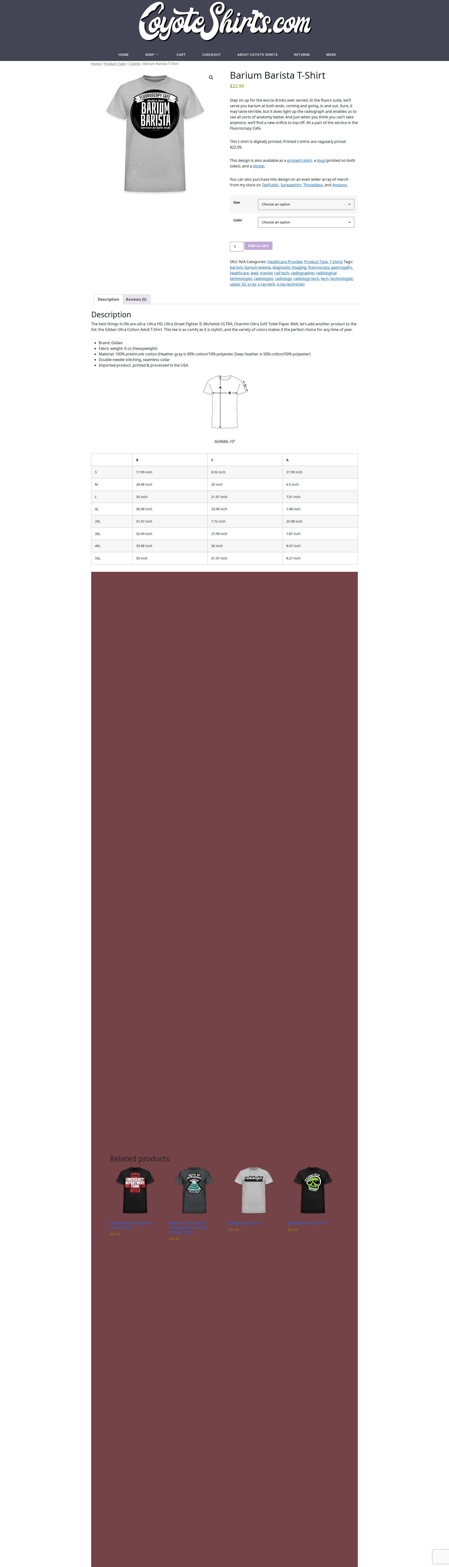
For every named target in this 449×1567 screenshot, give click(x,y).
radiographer (302, 273)
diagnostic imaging (289, 267)
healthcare (239, 273)
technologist (341, 278)
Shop (150, 55)
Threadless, (313, 184)
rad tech (281, 273)
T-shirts (134, 63)
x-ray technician (291, 284)
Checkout (211, 55)
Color (237, 220)
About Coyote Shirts (257, 55)
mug (321, 160)
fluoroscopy (318, 267)
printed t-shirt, (300, 160)
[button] (211, 77)
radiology (283, 278)
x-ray (251, 284)
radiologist (263, 278)
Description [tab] (108, 299)
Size (236, 202)
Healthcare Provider (285, 261)
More (331, 55)
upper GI (238, 284)
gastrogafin (341, 267)
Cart (181, 55)
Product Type (114, 63)
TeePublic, (271, 184)
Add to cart (258, 245)
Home (124, 55)
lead (254, 273)
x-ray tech (266, 284)
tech (325, 278)
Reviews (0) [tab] (136, 299)
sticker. (259, 166)
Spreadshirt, (291, 184)
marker (266, 273)
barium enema (258, 267)
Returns (302, 55)
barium (236, 267)
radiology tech (306, 278)
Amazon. (340, 184)
